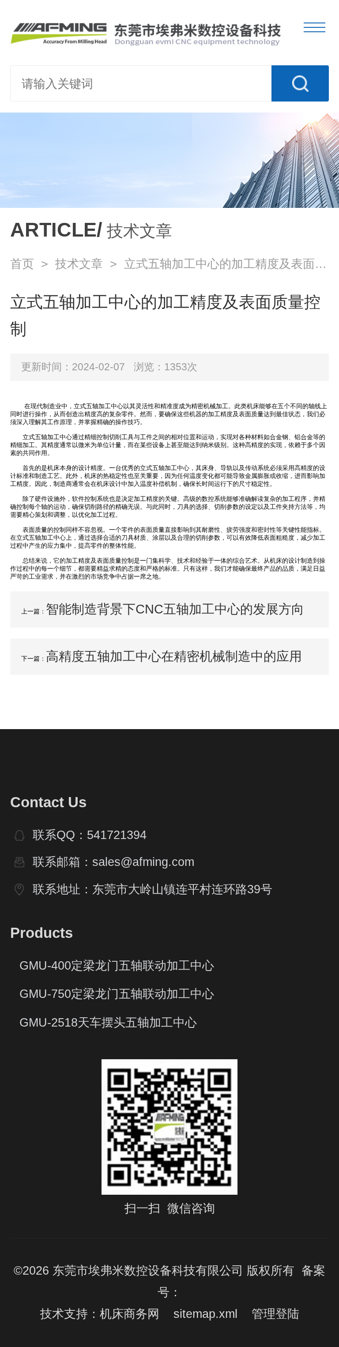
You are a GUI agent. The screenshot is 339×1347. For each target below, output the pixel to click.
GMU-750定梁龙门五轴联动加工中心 (116, 994)
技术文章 (79, 264)
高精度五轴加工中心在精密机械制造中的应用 (174, 656)
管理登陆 (275, 1314)
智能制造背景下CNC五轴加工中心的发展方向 (175, 609)
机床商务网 (129, 1314)
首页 (22, 264)
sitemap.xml (205, 1314)
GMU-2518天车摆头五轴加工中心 (108, 1022)
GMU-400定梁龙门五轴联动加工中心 (116, 965)
